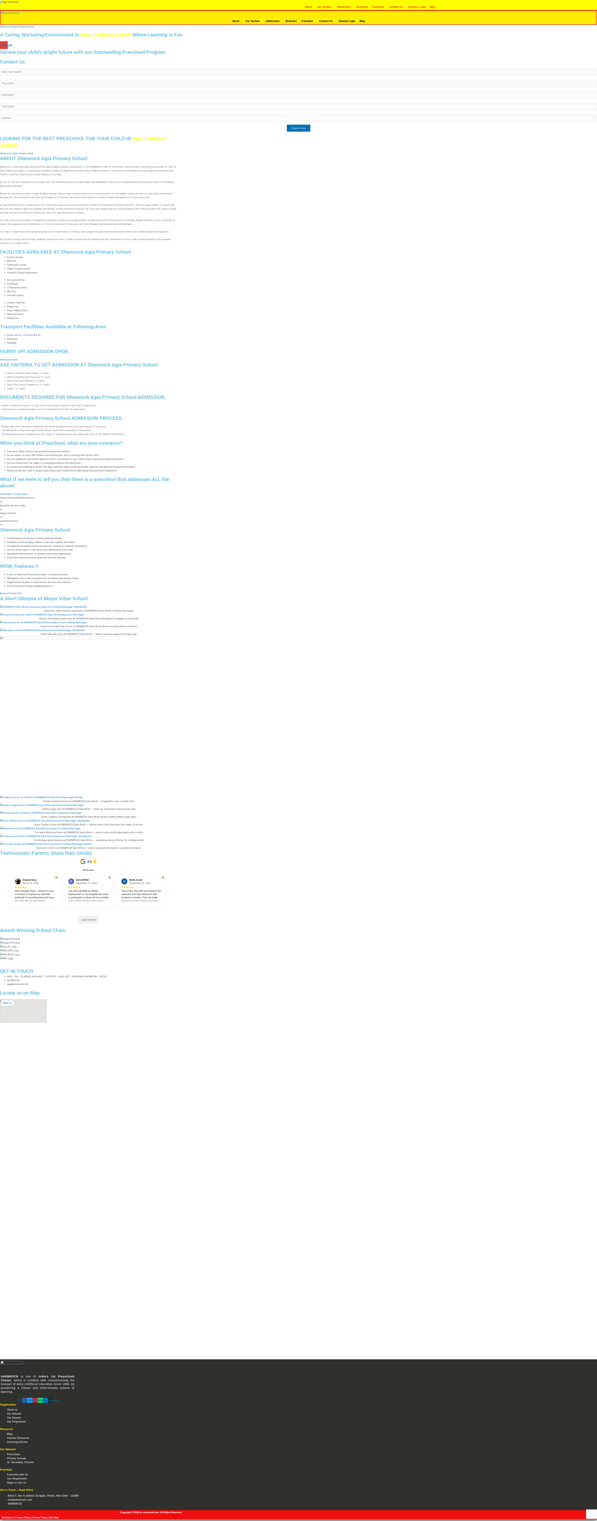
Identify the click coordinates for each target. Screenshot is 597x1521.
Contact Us (396, 7)
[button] (309, 7)
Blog (432, 7)
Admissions (344, 7)
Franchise (378, 7)
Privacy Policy (22, 1517)
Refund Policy (39, 1517)
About (308, 7)
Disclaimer (7, 1517)
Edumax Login (417, 7)
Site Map (54, 1517)
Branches (362, 7)
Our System (324, 7)
